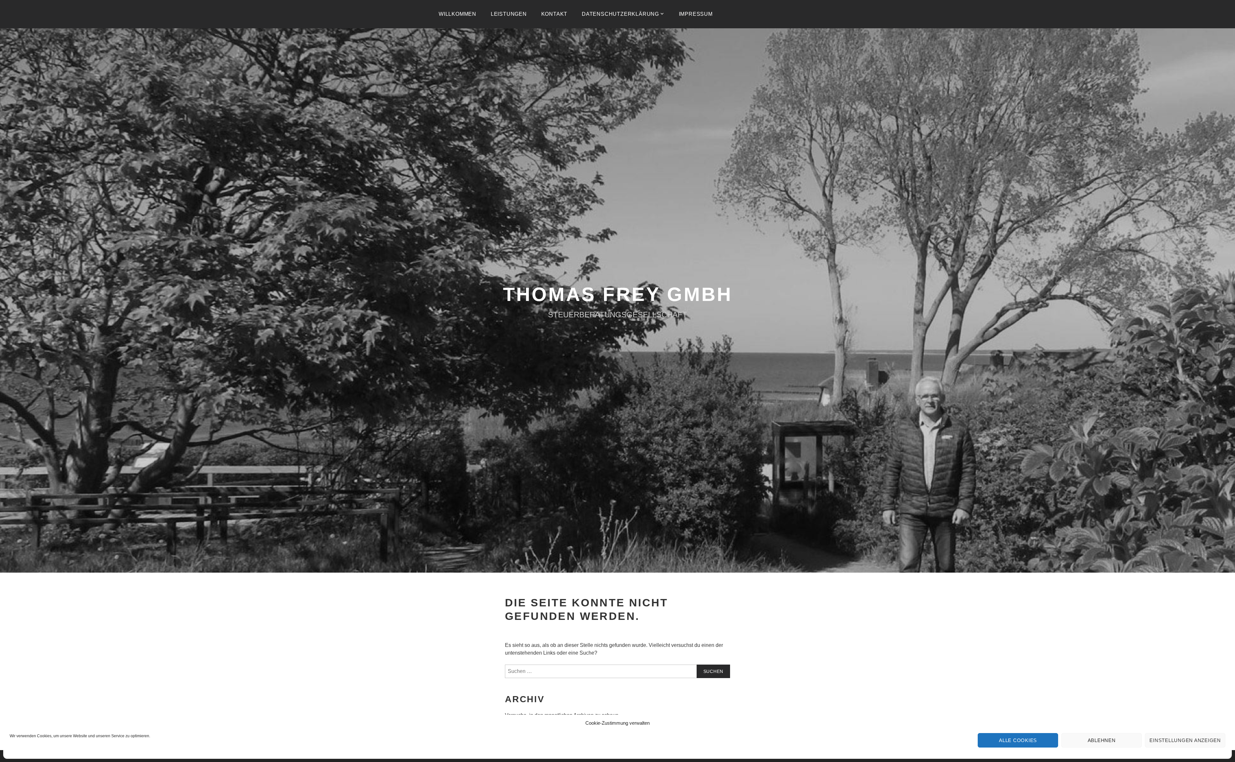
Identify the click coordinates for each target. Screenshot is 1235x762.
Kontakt (554, 14)
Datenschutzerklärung (620, 14)
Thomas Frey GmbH (617, 294)
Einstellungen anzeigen (1185, 740)
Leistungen (509, 14)
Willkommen (457, 14)
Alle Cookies (1018, 740)
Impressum (696, 14)
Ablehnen (1102, 740)
